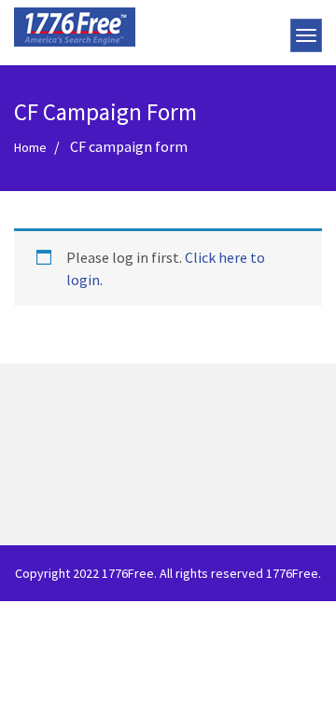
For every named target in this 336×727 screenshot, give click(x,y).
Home (30, 147)
